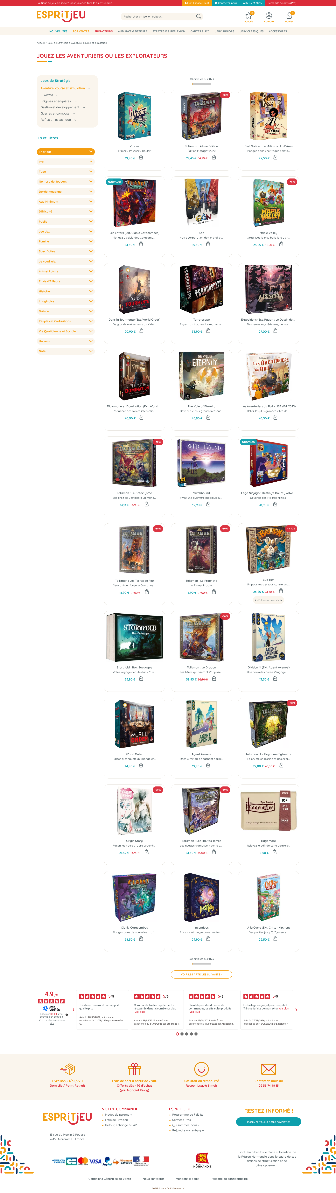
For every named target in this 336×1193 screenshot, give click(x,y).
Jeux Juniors (224, 31)
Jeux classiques (251, 31)
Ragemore (268, 841)
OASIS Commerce (175, 1188)
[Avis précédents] (73, 1010)
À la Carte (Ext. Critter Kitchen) (268, 927)
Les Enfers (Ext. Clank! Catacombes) (134, 233)
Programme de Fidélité (188, 1114)
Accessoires (278, 31)
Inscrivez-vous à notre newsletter (268, 1122)
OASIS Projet (158, 1188)
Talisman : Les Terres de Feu (134, 581)
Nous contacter (153, 1179)
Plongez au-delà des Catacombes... (135, 237)
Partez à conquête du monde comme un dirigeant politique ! (152, 759)
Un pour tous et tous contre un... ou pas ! (273, 584)
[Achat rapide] (141, 157)
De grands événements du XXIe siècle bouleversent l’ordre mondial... (157, 324)
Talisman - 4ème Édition (201, 146)
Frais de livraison (116, 1120)
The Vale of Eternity (201, 406)
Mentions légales (187, 1179)
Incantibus (201, 927)
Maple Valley (268, 233)
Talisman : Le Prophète (201, 581)
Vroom (134, 146)
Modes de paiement (118, 1114)
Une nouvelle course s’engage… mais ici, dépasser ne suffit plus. (288, 672)
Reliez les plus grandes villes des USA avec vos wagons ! (283, 411)
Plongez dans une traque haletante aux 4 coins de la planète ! (286, 151)
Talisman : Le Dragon (201, 667)
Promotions (103, 31)
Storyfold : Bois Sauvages (134, 667)
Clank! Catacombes (134, 927)
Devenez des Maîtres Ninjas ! (268, 497)
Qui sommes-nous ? (185, 1125)
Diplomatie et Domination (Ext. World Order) (134, 406)
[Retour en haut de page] (328, 1181)
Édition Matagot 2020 (201, 151)
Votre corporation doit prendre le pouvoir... (208, 237)
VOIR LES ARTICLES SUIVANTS (200, 974)
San (201, 233)
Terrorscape (201, 319)
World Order (134, 754)
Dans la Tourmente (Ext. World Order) (134, 319)
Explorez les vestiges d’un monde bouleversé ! (142, 497)
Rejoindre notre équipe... (189, 1130)
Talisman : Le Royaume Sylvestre (268, 754)
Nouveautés (58, 31)
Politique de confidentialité (229, 1179)
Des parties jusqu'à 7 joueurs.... (269, 932)
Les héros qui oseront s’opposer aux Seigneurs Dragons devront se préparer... (231, 672)
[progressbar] (201, 84)
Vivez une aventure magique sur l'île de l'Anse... (210, 497)
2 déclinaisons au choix (268, 600)
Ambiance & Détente (132, 31)
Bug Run (269, 580)
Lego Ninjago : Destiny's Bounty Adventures (268, 493)
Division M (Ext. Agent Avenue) (269, 667)
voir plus (140, 1011)
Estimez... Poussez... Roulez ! (134, 151)
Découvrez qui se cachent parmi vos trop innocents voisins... (219, 759)
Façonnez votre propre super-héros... (137, 845)
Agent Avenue (201, 754)
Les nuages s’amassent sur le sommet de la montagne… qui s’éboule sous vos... (231, 845)
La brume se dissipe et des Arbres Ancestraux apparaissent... (286, 759)
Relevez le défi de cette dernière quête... (272, 845)
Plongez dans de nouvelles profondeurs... (139, 932)
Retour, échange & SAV (120, 1125)
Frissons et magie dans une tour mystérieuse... (210, 932)
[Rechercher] (198, 16)
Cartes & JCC (200, 31)
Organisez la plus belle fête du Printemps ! (274, 237)
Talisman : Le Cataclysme (134, 493)
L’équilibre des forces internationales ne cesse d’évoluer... (149, 411)
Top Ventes (81, 31)
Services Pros (181, 1120)
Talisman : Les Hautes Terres (201, 841)
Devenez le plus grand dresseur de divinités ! (209, 411)
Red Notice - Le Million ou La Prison (269, 146)
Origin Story (134, 841)
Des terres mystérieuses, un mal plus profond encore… (282, 324)
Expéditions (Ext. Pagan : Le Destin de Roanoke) (268, 319)
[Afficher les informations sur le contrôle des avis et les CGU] (66, 1014)
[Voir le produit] (281, 591)
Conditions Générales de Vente (109, 1179)
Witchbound (201, 493)
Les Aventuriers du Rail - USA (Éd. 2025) (269, 406)
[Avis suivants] (296, 1010)
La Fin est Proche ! (201, 585)
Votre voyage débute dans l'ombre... (136, 672)
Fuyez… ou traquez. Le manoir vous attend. (207, 324)
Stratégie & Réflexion (168, 31)
